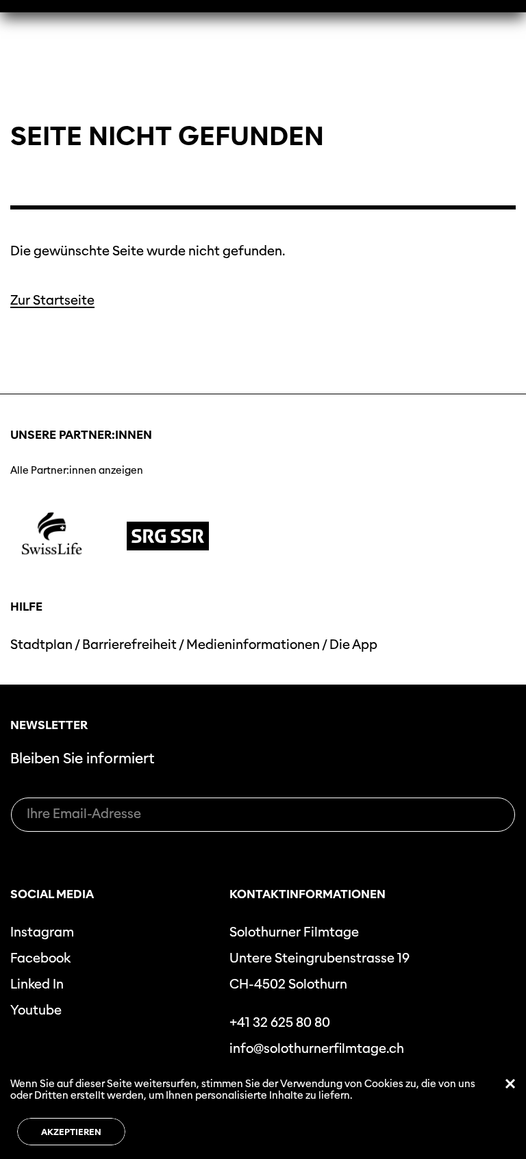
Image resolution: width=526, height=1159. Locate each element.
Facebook (40, 958)
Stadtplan (41, 644)
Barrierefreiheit (129, 644)
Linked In (37, 984)
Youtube (36, 1010)
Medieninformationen (253, 644)
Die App (353, 644)
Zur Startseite (52, 300)
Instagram (42, 932)
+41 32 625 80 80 (279, 1022)
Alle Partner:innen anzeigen (76, 470)
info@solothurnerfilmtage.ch (316, 1048)
